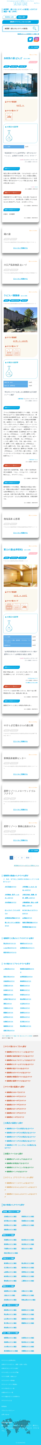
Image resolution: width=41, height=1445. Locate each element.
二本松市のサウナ (9, 969)
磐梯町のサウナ (25, 990)
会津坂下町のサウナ (9, 999)
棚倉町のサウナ (25, 985)
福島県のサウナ (8, 1026)
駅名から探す (22, 17)
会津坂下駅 (22, 66)
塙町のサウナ (7, 1003)
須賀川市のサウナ (9, 1030)
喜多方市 (13, 239)
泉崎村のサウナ (25, 1012)
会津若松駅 (22, 557)
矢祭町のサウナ (8, 1021)
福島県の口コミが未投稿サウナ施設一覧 (28, 34)
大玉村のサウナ (25, 1003)
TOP (3, 1036)
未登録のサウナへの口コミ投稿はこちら (26, 865)
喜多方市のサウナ (9, 976)
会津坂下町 (14, 66)
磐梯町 (13, 798)
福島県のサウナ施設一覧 (12, 1036)
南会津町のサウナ (25, 999)
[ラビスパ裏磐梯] (20, 331)
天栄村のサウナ (8, 1008)
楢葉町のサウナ (8, 1012)
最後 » (28, 857)
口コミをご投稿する (20, 248)
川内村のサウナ (25, 1008)
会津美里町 (14, 763)
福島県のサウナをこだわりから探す (20, 22)
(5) (9, 952)
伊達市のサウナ (25, 994)
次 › (22, 857)
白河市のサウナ (8, 1017)
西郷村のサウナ (8, 994)
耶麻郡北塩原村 (15, 300)
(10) (26, 943)
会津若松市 (14, 269)
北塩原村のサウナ (9, 981)
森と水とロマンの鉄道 (26, 1036)
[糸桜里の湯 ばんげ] (20, 95)
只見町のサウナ (8, 985)
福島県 (6, 66)
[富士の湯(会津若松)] (20, 585)
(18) (9, 943)
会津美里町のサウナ (26, 976)
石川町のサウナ (25, 1021)
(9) (9, 948)
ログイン (37, 3)
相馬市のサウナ (25, 1017)
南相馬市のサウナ (25, 981)
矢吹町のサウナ (8, 990)
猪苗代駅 (24, 300)
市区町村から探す (9, 17)
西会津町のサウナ (25, 1026)
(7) (27, 948)
